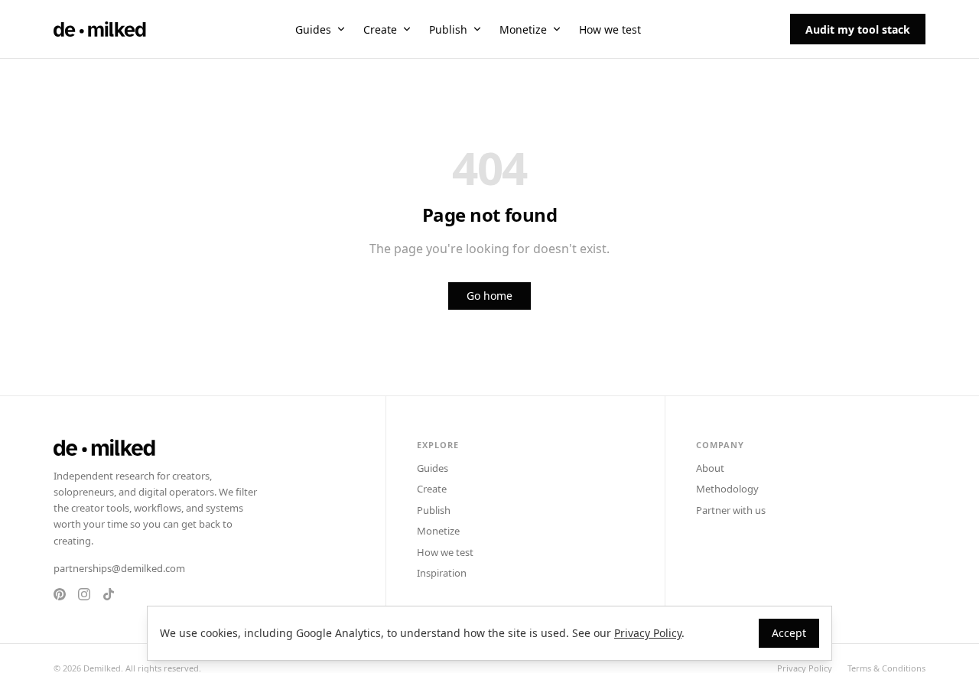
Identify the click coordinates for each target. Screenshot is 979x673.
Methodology (727, 489)
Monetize (523, 29)
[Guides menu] (341, 29)
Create (380, 29)
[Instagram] (84, 594)
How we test (610, 29)
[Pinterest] (60, 594)
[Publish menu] (477, 29)
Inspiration (442, 573)
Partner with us (731, 510)
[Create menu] (407, 29)
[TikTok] (108, 594)
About (710, 468)
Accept (789, 633)
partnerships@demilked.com (119, 568)
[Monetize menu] (557, 29)
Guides (313, 29)
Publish (448, 29)
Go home (489, 295)
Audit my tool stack (857, 29)
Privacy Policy (647, 633)
